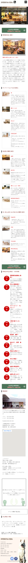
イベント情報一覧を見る (14, 511)
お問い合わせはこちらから (6, 555)
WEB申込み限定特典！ (14, 30)
